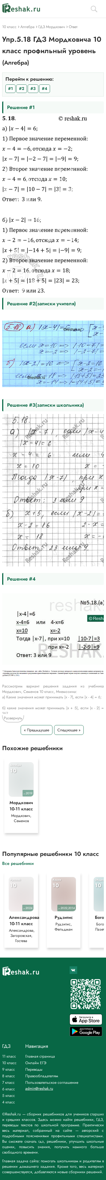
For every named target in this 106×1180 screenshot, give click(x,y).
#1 (10, 89)
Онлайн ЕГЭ (35, 1063)
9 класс (8, 1069)
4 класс (8, 1102)
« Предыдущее (36, 730)
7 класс (8, 1082)
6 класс (8, 1089)
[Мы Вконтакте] (73, 970)
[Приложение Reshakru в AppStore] (86, 1023)
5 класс (8, 1095)
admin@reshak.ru (39, 1088)
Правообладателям (41, 1076)
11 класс (9, 1056)
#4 (44, 89)
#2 (21, 89)
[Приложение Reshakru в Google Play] (86, 1035)
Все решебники (18, 863)
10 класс (9, 1063)
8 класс (8, 1076)
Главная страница (40, 1056)
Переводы (33, 1069)
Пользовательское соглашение (51, 1082)
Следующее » (68, 730)
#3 (33, 89)
